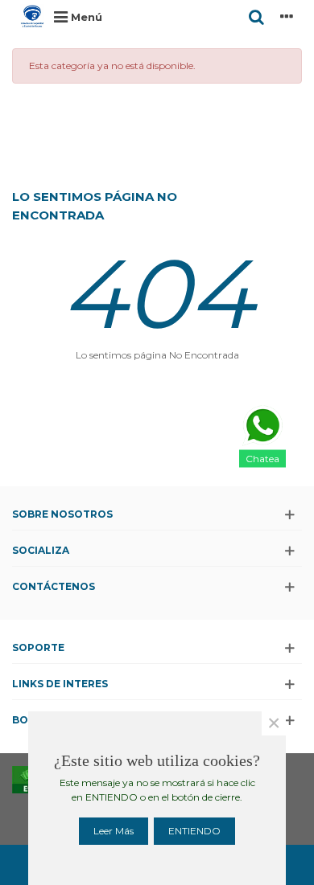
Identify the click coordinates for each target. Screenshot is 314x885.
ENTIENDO (194, 831)
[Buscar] (256, 16)
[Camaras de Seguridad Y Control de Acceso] (32, 16)
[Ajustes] (286, 16)
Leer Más (113, 831)
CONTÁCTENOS (53, 586)
